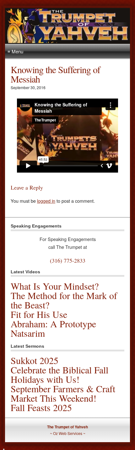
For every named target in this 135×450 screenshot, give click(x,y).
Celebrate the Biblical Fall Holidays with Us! (59, 374)
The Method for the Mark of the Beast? (64, 300)
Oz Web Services (67, 433)
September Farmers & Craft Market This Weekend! (63, 393)
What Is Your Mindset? (55, 286)
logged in (46, 200)
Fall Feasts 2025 (41, 407)
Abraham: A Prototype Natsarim (53, 328)
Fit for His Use (39, 314)
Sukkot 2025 (34, 360)
